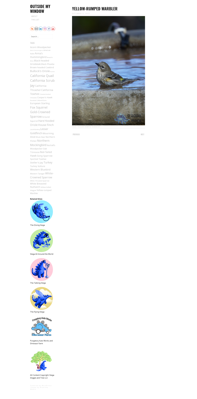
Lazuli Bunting (35, 129)
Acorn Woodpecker (40, 47)
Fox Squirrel (38, 107)
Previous (76, 134)
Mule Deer (40, 137)
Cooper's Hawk (44, 97)
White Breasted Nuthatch (38, 185)
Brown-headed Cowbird (42, 67)
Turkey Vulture (37, 166)
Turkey (48, 162)
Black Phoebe (47, 64)
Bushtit (52, 71)
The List (35, 19)
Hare (41, 121)
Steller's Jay (36, 162)
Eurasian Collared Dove (38, 100)
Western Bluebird (40, 169)
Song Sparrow (44, 155)
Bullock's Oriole (40, 71)
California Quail (42, 75)
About (34, 16)
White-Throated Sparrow (39, 181)
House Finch (46, 125)
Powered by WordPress (41, 385)
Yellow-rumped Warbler (89, 127)
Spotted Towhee (38, 159)
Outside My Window (40, 8)
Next (142, 134)
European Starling (40, 103)
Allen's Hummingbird (36, 50)
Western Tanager (37, 173)
